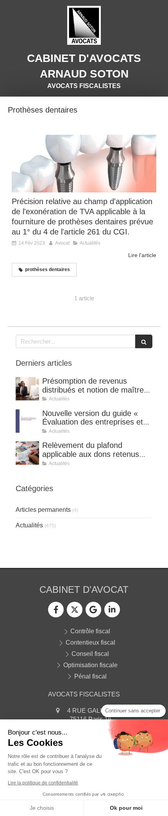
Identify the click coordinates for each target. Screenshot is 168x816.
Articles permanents (43, 509)
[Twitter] (74, 609)
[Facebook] (56, 609)
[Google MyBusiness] (93, 609)
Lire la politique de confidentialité (43, 783)
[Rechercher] (143, 341)
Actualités (29, 525)
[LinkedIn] (112, 609)
